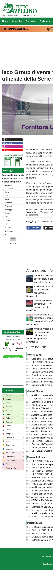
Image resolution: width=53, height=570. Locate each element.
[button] (13, 239)
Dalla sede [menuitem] (45, 21)
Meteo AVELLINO (13, 358)
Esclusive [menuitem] (31, 21)
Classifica (8, 390)
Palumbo (8, 203)
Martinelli (8, 185)
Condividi (35, 227)
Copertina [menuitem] (17, 21)
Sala (6, 234)
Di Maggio (9, 231)
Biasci (7, 220)
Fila (6, 217)
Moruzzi (8, 199)
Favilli (7, 224)
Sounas (8, 227)
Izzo (6, 196)
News (36, 210)
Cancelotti (9, 189)
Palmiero (8, 206)
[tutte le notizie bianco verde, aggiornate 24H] (19, 8)
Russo (7, 213)
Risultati (13, 243)
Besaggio (8, 210)
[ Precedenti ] (13, 351)
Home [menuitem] (5, 21)
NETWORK (46, 556)
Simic (7, 192)
